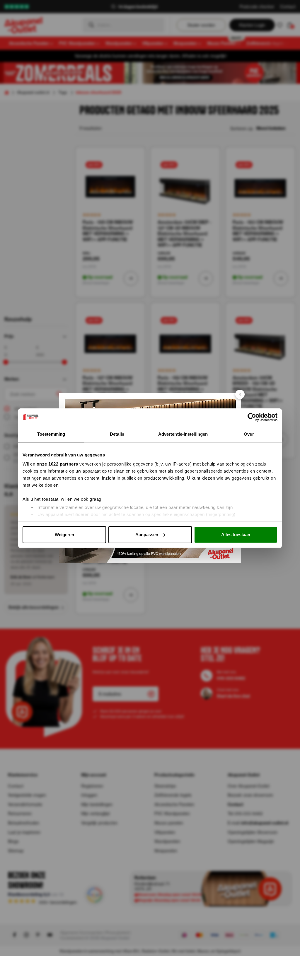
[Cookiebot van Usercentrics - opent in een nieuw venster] (251, 417)
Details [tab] (117, 434)
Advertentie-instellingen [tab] (183, 434)
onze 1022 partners (57, 463)
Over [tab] (249, 434)
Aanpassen (146, 534)
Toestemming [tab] (51, 434)
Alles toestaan (235, 534)
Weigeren (64, 534)
